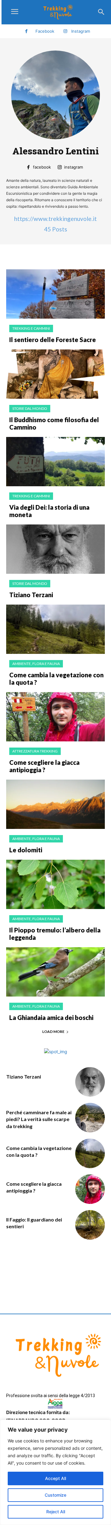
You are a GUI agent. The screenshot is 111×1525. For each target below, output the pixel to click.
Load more (53, 1031)
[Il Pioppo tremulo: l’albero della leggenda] (55, 884)
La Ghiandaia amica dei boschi (51, 1017)
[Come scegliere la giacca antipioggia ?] (55, 716)
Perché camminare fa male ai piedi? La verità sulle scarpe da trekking (39, 1119)
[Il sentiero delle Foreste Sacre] (55, 294)
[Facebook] (26, 31)
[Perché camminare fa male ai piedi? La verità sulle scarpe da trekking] (90, 1117)
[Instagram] (65, 31)
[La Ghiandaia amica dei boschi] (55, 972)
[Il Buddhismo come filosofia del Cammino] (55, 374)
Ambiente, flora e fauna (36, 663)
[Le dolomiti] (55, 804)
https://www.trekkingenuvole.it (55, 219)
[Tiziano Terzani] (55, 549)
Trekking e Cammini (31, 328)
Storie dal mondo (29, 408)
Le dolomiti (25, 850)
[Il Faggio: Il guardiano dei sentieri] (90, 1225)
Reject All (55, 1511)
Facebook (44, 31)
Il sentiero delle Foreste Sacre (52, 339)
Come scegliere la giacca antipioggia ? (44, 766)
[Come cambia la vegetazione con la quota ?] (55, 629)
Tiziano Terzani (31, 594)
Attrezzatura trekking (35, 751)
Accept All (55, 1478)
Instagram (80, 31)
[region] (55, 1472)
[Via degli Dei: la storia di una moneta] (55, 461)
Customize (55, 1495)
